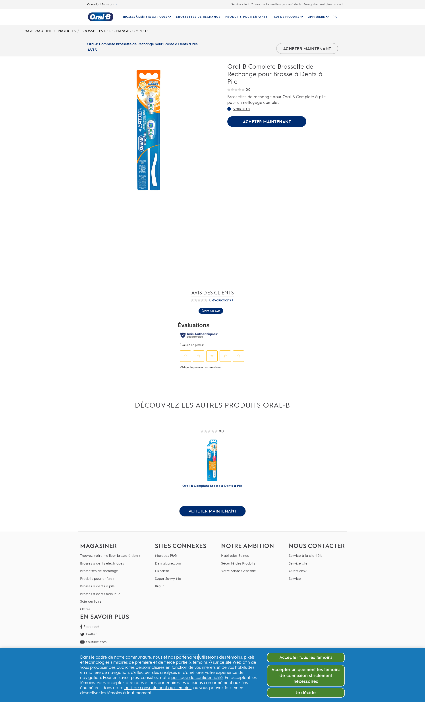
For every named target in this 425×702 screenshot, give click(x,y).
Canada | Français (100, 4)
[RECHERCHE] (335, 16)
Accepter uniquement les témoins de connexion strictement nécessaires (305, 675)
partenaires (187, 657)
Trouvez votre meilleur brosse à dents (276, 4)
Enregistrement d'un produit (323, 4)
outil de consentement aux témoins (157, 687)
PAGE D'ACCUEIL (37, 31)
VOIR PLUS (241, 109)
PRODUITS (67, 31)
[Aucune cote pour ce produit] (200, 300)
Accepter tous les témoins (306, 657)
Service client (240, 4)
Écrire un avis (210, 311)
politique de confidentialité (197, 677)
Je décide (306, 692)
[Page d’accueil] (100, 16)
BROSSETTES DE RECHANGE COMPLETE (115, 31)
